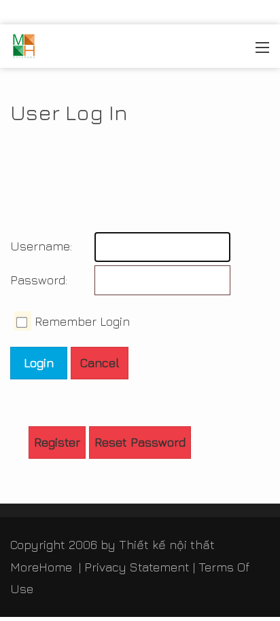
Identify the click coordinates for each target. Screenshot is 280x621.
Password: (38, 280)
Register (57, 442)
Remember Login (82, 321)
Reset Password (140, 442)
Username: (39, 246)
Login (39, 363)
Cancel (100, 363)
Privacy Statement (137, 567)
